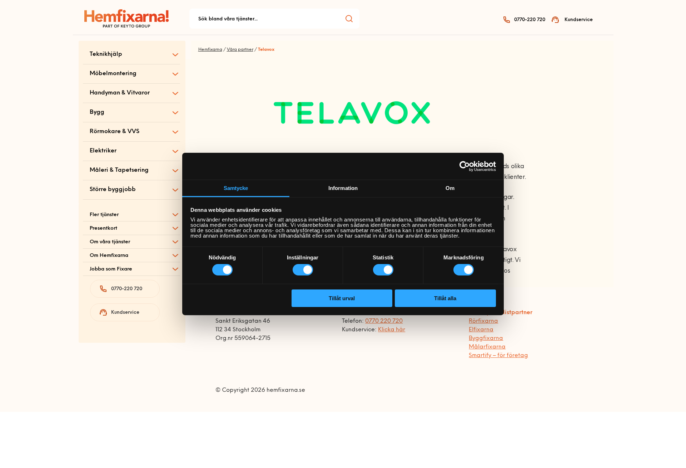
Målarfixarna (487, 347)
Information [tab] (343, 188)
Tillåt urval (342, 298)
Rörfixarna (483, 321)
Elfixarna (481, 330)
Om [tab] (450, 188)
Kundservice (579, 20)
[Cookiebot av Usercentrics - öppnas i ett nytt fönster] (464, 166)
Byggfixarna (486, 338)
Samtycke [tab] (236, 188)
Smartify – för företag (498, 356)
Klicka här (391, 330)
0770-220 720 (529, 20)
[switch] (303, 270)
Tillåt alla (445, 298)
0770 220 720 (384, 321)
